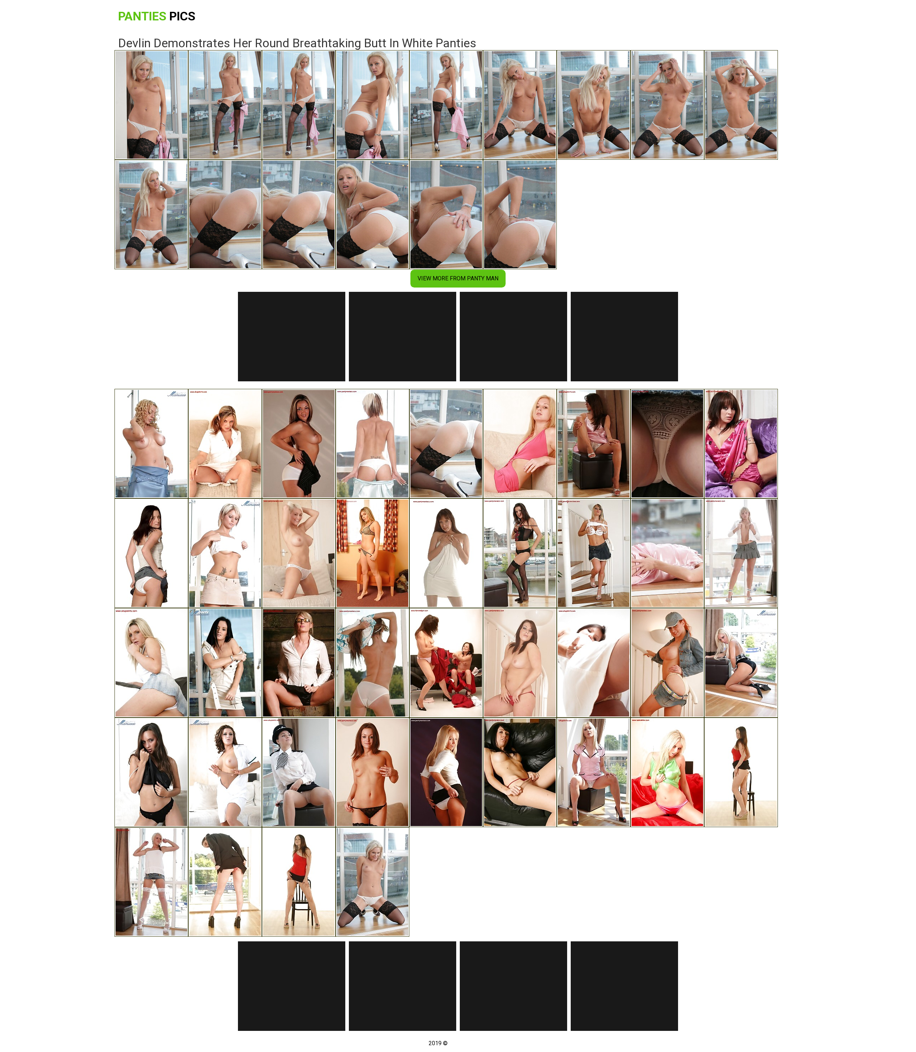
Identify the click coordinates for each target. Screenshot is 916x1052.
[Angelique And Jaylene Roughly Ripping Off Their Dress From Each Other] (446, 663)
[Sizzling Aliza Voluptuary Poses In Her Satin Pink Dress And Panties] (667, 553)
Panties (156, 16)
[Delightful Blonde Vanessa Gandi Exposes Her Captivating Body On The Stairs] (520, 663)
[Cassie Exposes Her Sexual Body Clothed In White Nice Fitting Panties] (299, 553)
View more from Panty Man (458, 278)
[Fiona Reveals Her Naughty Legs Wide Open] (299, 663)
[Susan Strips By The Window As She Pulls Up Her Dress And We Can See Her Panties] (372, 663)
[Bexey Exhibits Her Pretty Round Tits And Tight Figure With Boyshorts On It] (299, 443)
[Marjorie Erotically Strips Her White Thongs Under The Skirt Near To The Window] (593, 772)
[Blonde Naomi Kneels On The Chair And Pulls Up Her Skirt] (372, 553)
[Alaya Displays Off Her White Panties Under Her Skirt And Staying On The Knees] (446, 772)
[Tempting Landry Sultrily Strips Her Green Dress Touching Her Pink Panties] (667, 772)
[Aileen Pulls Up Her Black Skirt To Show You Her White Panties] (741, 772)
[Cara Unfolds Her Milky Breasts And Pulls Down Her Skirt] (225, 553)
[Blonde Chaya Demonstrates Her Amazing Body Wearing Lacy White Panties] (372, 443)
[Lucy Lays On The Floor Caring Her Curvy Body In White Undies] (151, 553)
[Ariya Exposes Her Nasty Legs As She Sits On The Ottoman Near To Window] (593, 663)
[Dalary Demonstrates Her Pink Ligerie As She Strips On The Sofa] (741, 443)
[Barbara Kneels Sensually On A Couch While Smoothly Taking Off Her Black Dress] (151, 772)
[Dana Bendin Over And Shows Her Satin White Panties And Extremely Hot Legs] (593, 443)
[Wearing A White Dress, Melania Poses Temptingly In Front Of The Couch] (225, 772)
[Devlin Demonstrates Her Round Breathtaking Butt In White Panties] (446, 443)
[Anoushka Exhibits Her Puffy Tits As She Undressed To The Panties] (372, 772)
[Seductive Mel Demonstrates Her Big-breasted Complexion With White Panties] (593, 553)
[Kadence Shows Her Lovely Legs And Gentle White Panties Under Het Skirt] (151, 663)
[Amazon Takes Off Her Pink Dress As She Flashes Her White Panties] (520, 443)
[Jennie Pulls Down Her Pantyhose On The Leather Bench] (520, 772)
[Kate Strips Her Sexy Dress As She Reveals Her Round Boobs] (225, 663)
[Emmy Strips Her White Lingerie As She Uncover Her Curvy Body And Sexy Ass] (446, 553)
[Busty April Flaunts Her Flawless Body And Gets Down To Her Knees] (151, 443)
